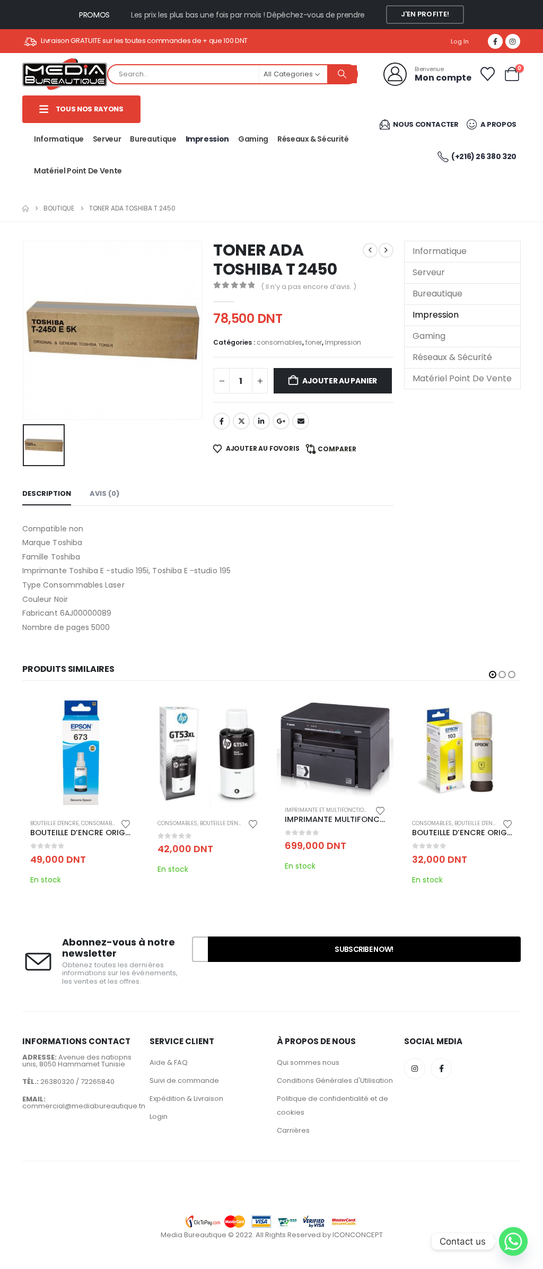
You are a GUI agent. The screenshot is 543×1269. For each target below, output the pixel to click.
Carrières (293, 1130)
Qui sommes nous (308, 1062)
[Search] (342, 74)
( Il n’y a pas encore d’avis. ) (308, 287)
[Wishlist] (487, 74)
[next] (386, 250)
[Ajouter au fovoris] (125, 823)
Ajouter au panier (339, 380)
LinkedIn (261, 421)
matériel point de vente (78, 170)
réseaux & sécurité (313, 139)
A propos (497, 124)
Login (159, 1117)
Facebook (221, 421)
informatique (59, 139)
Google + (281, 421)
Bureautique (153, 139)
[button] (492, 674)
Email (300, 421)
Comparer (337, 448)
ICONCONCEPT (357, 1235)
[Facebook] (495, 41)
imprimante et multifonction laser (335, 810)
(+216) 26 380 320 (483, 156)
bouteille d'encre (54, 823)
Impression (208, 139)
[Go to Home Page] (25, 208)
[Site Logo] (64, 74)
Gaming (253, 139)
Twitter (241, 421)
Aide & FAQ (169, 1062)
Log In (460, 41)
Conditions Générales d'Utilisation (335, 1080)
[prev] (370, 250)
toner (313, 342)
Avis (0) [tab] (104, 493)
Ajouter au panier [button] (121, 711)
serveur (107, 139)
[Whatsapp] (513, 1241)
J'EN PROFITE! (425, 14)
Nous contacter (425, 124)
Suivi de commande (184, 1080)
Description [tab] (46, 493)
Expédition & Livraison (186, 1098)
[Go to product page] (80, 752)
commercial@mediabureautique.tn (83, 1106)
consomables (279, 342)
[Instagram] (512, 41)
